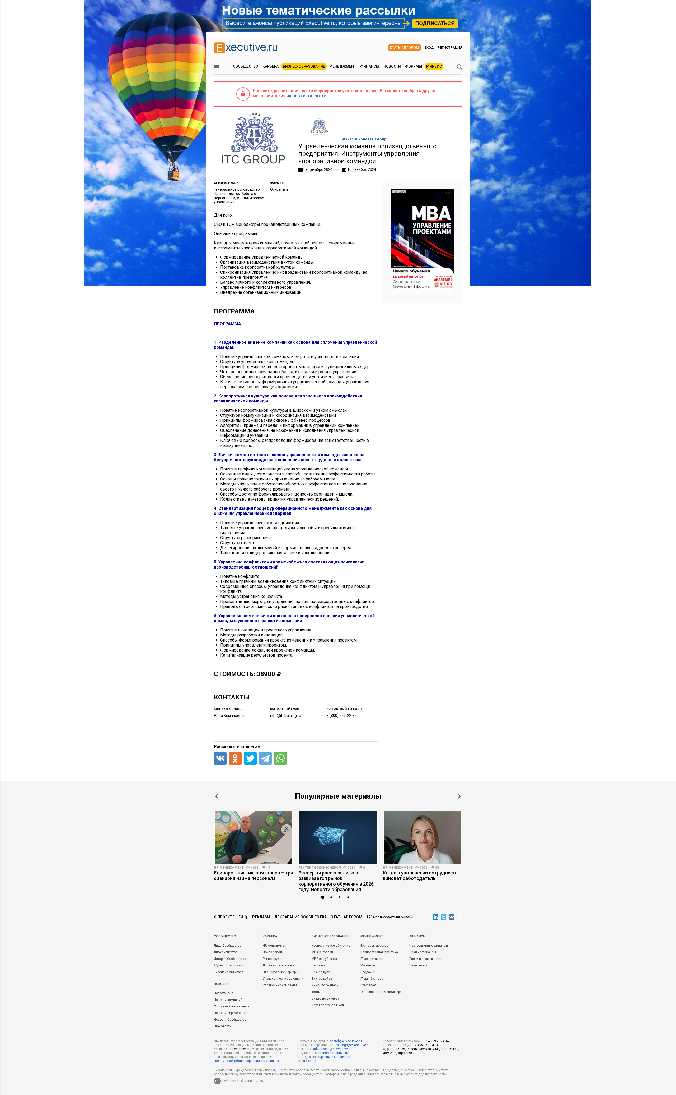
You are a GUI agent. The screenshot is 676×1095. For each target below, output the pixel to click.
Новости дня (223, 993)
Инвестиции (418, 965)
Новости (392, 66)
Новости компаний (228, 1000)
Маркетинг (368, 965)
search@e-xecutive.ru (346, 1041)
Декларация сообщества (300, 917)
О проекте (224, 917)
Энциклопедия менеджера (381, 992)
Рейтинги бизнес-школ (319, 867)
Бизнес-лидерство (374, 945)
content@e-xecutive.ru (331, 1053)
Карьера (270, 66)
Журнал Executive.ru (229, 965)
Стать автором (404, 47)
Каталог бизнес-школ (328, 1005)
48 (437, 867)
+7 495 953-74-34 (436, 1041)
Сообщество (245, 66)
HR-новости (222, 1026)
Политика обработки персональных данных (247, 1061)
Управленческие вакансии (283, 979)
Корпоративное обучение (331, 945)
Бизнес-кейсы (322, 979)
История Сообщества (230, 959)
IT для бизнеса (371, 979)
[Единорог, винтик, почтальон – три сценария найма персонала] (253, 837)
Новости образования (230, 1013)
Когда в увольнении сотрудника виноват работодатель (419, 875)
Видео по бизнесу (325, 998)
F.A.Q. (243, 917)
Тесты (316, 992)
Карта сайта (307, 1061)
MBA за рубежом (324, 959)
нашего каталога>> (306, 95)
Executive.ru (241, 1049)
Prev (216, 796)
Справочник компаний (280, 985)
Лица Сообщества (227, 945)
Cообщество (225, 936)
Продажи (367, 972)
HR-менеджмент (229, 867)
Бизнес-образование (304, 66)
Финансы (369, 66)
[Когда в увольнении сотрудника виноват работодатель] (422, 837)
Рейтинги (318, 965)
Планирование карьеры (280, 972)
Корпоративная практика (379, 952)
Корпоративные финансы (428, 945)
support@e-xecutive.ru (333, 1057)
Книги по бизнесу (325, 985)
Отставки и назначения (232, 1006)
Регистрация (450, 47)
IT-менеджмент (371, 959)
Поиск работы (273, 952)
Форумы (413, 66)
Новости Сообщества (230, 1019)
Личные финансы (422, 952)
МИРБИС (434, 66)
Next (459, 796)
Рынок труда (272, 959)
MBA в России (322, 952)
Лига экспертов (225, 952)
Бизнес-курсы (322, 972)
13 (268, 867)
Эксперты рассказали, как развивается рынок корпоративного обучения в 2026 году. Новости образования (336, 881)
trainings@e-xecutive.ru (352, 1045)
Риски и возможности (425, 959)
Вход (429, 47)
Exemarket (368, 985)
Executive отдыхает (228, 972)
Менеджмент (342, 66)
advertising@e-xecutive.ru (332, 1049)
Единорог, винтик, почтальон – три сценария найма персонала (253, 875)
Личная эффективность (280, 965)
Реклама (261, 917)
